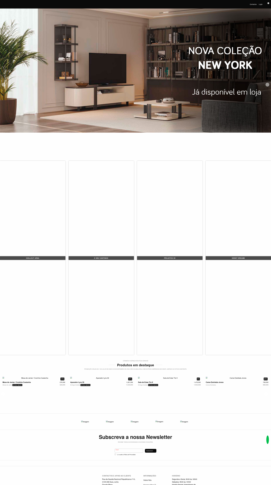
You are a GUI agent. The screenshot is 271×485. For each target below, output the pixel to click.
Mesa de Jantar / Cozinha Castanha (17, 382)
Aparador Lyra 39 (77, 382)
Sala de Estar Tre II (145, 382)
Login (261, 4)
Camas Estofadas (211, 385)
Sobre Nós (147, 480)
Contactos (253, 4)
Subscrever (149, 451)
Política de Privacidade (130, 454)
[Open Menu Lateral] (3, 3)
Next (267, 85)
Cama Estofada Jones (214, 382)
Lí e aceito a (126, 454)
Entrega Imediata (75, 385)
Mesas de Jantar (7, 385)
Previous (4, 85)
